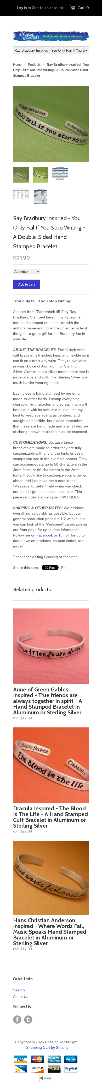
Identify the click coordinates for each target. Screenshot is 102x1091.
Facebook (44, 535)
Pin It (65, 567)
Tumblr (64, 535)
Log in (22, 7)
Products (34, 65)
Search (19, 990)
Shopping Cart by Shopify (47, 1047)
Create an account (47, 7)
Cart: (83, 7)
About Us (20, 996)
